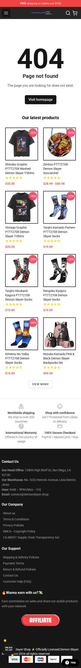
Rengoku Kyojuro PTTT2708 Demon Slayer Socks (55, 295)
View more (40, 384)
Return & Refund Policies (19, 569)
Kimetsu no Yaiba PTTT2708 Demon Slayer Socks (17, 358)
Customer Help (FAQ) (17, 581)
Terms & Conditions (16, 519)
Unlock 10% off (9, 649)
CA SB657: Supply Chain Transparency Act (31, 537)
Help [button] (73, 662)
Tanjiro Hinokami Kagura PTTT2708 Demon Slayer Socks (18, 295)
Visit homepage (41, 100)
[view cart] (75, 13)
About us (9, 513)
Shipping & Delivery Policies (21, 557)
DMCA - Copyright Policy (19, 531)
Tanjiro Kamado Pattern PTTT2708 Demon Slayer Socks (59, 232)
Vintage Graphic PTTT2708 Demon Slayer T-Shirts (17, 232)
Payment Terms (13, 563)
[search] (68, 13)
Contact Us (10, 575)
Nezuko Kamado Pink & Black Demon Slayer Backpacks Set (59, 358)
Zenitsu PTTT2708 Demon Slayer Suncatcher (55, 169)
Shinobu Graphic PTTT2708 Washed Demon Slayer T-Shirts (19, 169)
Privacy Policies (13, 525)
